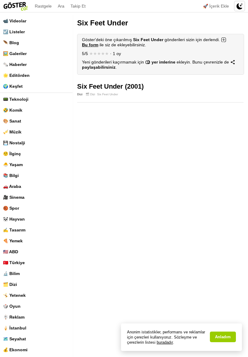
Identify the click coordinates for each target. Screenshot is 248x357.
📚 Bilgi (11, 175)
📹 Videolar (14, 20)
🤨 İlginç (12, 153)
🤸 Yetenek (14, 295)
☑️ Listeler (14, 31)
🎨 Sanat (12, 121)
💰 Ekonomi (15, 349)
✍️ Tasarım (14, 230)
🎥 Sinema (13, 197)
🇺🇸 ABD (10, 251)
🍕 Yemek (13, 240)
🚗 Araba (12, 186)
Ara (61, 6)
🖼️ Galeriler (15, 53)
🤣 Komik (12, 110)
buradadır (165, 342)
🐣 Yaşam (13, 164)
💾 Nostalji (14, 142)
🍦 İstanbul (14, 328)
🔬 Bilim (11, 273)
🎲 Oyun (12, 306)
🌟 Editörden (16, 75)
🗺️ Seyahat (14, 338)
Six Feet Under (107, 94)
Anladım (223, 337)
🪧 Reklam (13, 317)
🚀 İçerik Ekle (216, 6)
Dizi (80, 94)
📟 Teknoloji (15, 99)
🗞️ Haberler (15, 64)
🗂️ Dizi (10, 284)
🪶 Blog (11, 42)
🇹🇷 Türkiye (14, 262)
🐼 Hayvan (14, 219)
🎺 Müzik (12, 131)
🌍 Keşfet (13, 86)
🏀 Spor (11, 208)
